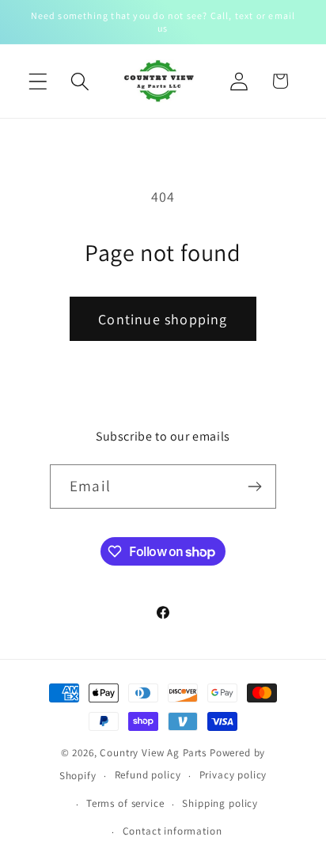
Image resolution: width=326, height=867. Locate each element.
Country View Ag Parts (154, 752)
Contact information (172, 831)
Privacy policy (233, 775)
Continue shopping (162, 319)
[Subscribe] (254, 486)
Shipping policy (220, 803)
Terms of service (125, 803)
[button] (38, 81)
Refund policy (148, 775)
